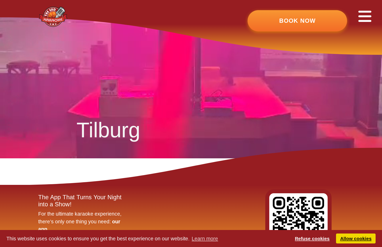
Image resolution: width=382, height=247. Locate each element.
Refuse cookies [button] (312, 238)
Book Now (297, 20)
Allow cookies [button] (356, 238)
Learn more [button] (205, 238)
